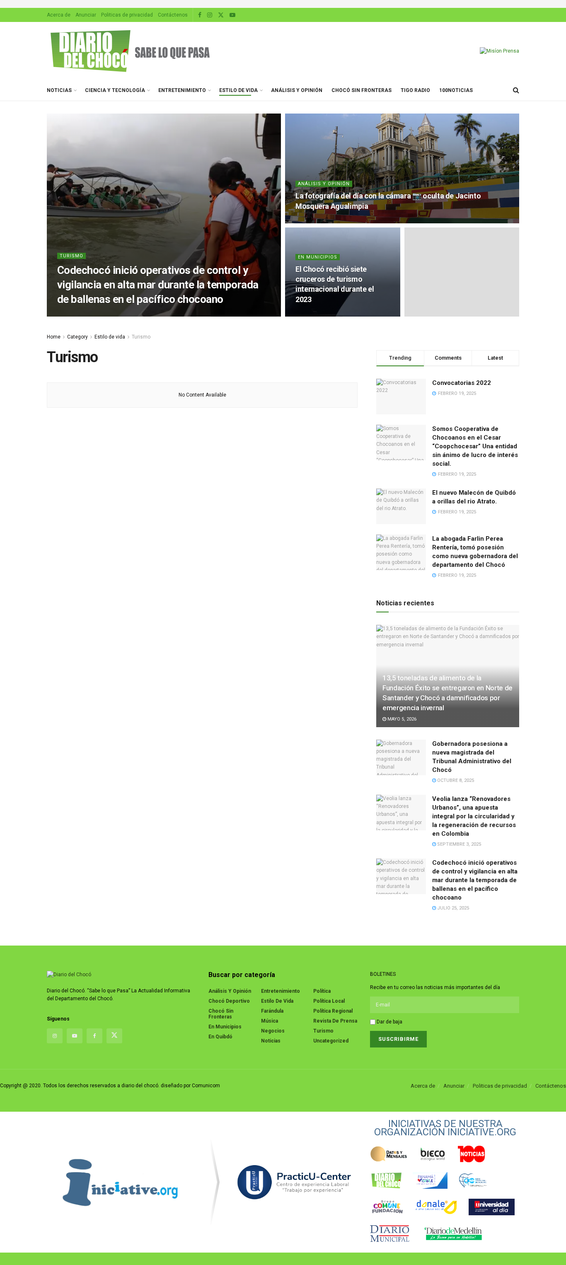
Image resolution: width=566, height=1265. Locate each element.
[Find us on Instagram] (209, 15)
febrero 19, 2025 (319, 314)
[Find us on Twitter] (221, 15)
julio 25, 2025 (104, 314)
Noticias (59, 90)
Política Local (329, 1001)
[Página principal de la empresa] (120, 1182)
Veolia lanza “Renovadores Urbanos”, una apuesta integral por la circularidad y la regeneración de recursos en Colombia (474, 816)
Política (322, 991)
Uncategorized (330, 1041)
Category (77, 337)
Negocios (273, 1031)
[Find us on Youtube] (232, 15)
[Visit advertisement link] (283, 4)
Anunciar (85, 15)
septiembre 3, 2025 (458, 844)
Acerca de (58, 15)
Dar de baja (388, 1022)
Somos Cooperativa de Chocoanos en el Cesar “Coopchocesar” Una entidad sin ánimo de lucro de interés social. (475, 446)
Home (53, 337)
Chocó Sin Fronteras (361, 90)
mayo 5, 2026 (401, 719)
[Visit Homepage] (130, 51)
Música (269, 1021)
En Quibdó (220, 1037)
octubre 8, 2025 (455, 780)
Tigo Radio (415, 90)
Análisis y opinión (296, 90)
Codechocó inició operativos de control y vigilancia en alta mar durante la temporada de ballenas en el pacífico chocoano (158, 284)
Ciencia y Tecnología (115, 90)
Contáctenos (173, 15)
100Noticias (456, 90)
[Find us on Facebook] (199, 15)
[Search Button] (516, 90)
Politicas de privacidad (127, 15)
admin (71, 314)
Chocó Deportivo (229, 1001)
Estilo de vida (238, 90)
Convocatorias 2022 (461, 383)
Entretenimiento (182, 90)
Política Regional (333, 1011)
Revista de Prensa (335, 1021)
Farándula (272, 1011)
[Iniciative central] (294, 1182)
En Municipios (317, 257)
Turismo (71, 256)
